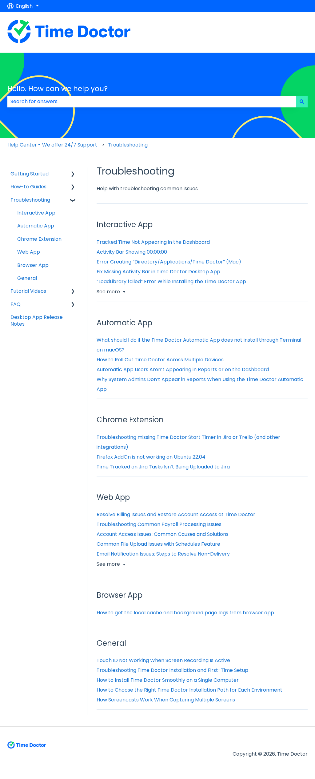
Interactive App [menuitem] (36, 212)
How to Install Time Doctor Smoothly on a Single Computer (168, 680)
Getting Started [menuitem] (29, 173)
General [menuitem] (27, 278)
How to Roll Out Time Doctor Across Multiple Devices (160, 359)
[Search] (302, 101)
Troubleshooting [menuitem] (30, 199)
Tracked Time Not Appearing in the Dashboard (153, 242)
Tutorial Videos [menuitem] (28, 291)
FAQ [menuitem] (15, 304)
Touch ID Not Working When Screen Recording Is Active (163, 660)
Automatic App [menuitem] (35, 225)
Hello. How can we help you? (57, 89)
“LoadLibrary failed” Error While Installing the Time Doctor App (171, 281)
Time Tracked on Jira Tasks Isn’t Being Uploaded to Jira (163, 466)
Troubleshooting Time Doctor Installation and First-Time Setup (172, 670)
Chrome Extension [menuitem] (39, 239)
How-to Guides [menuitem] (28, 186)
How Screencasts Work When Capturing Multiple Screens (166, 699)
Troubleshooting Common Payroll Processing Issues (159, 524)
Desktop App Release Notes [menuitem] (36, 320)
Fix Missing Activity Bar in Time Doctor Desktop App (158, 271)
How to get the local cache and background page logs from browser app (185, 612)
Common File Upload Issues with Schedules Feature (158, 544)
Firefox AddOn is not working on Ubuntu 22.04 (151, 456)
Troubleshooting (128, 144)
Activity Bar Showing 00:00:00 (132, 251)
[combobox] (151, 101)
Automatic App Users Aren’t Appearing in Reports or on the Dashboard (183, 369)
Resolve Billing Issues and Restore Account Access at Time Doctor (176, 514)
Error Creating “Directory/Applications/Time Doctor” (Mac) (169, 261)
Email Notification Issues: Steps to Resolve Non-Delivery (163, 553)
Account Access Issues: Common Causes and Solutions (163, 534)
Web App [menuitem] (28, 251)
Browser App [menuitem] (33, 265)
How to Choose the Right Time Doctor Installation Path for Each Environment (189, 689)
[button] (73, 174)
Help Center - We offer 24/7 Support (52, 144)
